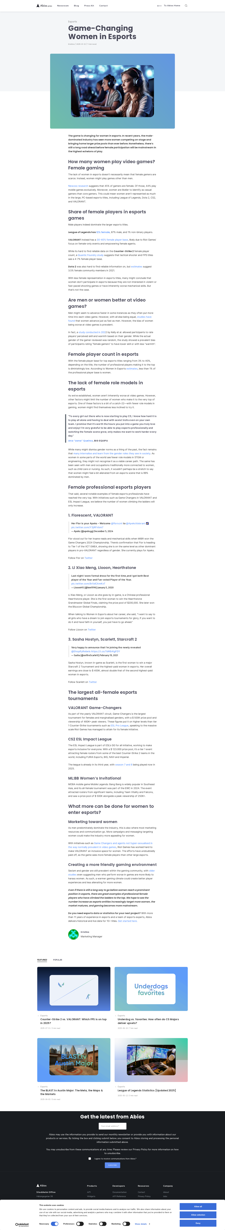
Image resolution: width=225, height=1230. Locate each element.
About (166, 1192)
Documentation (120, 1192)
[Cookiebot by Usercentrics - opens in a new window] (22, 1225)
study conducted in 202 (92, 332)
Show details (141, 1224)
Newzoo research (78, 186)
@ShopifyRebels (81, 651)
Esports (72, 21)
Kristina (71, 44)
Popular (57, 960)
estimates (136, 266)
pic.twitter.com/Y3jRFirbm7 (87, 527)
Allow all (198, 1206)
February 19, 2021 (109, 655)
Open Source (118, 1200)
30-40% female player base (112, 239)
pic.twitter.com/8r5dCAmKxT (88, 583)
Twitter (89, 558)
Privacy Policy (140, 1149)
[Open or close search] (186, 6)
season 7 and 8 (123, 764)
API (89, 1192)
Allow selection (198, 1215)
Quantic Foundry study (91, 255)
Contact (141, 1192)
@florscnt (117, 523)
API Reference (119, 1196)
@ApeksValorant (135, 523)
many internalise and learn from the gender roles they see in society (111, 453)
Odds (89, 1200)
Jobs (165, 1196)
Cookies (141, 1200)
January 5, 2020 (106, 587)
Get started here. (128, 921)
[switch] (80, 1224)
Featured (42, 960)
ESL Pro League (119, 725)
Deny (198, 1223)
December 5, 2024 (103, 531)
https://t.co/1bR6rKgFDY (105, 651)
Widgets (91, 1196)
